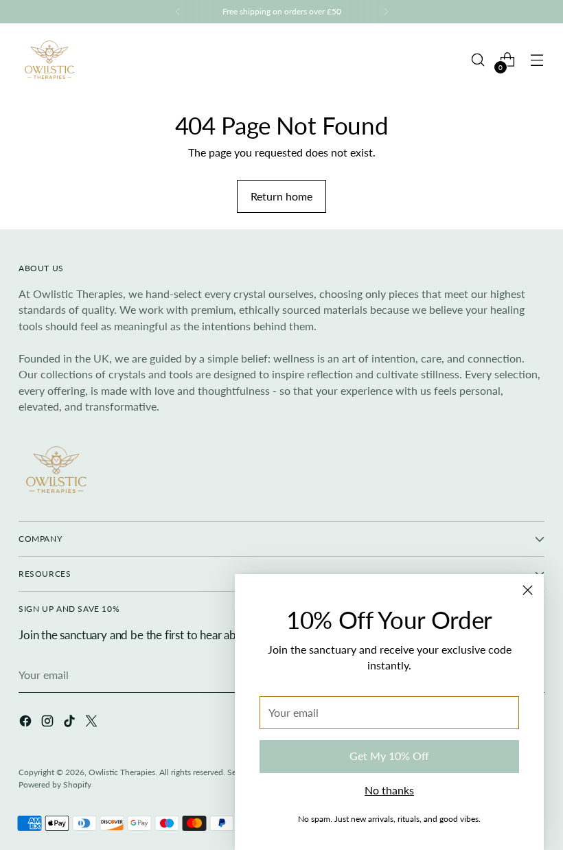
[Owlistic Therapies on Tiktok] (70, 723)
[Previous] (178, 11)
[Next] (386, 11)
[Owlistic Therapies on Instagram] (49, 723)
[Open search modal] (478, 60)
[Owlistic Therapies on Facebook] (27, 723)
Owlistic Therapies (122, 772)
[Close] (527, 590)
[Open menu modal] (537, 60)
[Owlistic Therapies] (49, 60)
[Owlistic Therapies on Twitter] (92, 723)
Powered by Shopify (55, 784)
